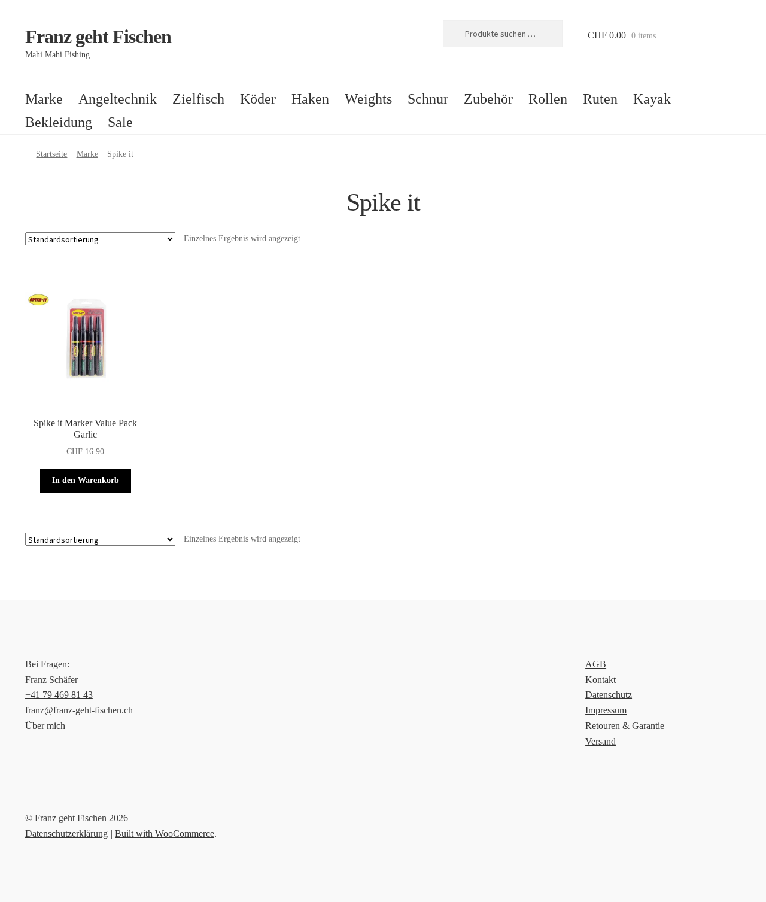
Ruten (600, 99)
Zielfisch (198, 99)
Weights (368, 99)
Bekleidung (58, 122)
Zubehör (488, 99)
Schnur (428, 99)
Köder (258, 99)
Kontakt (600, 680)
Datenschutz (608, 695)
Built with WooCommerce (164, 833)
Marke (44, 99)
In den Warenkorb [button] (85, 480)
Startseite (51, 154)
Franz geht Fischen (98, 36)
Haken (310, 99)
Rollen (547, 99)
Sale (120, 122)
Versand (600, 741)
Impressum (606, 710)
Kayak (652, 99)
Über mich (45, 726)
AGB (595, 664)
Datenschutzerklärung (66, 833)
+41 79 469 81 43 (59, 695)
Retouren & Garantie (624, 726)
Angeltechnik (117, 99)
